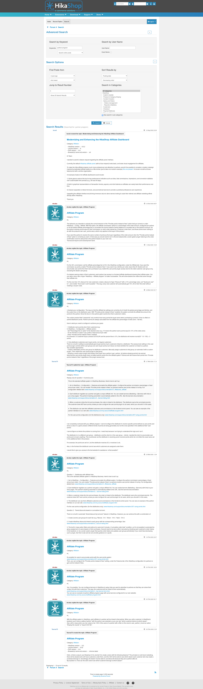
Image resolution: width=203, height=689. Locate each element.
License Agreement (72, 683)
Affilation (76, 144)
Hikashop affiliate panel (87, 163)
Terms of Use (86, 683)
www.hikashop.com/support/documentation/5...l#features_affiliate (105, 389)
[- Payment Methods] (121, 111)
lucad (55, 130)
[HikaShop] (121, 93)
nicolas (54, 203)
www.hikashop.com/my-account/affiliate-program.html (106, 411)
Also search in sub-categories (113, 115)
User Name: (106, 48)
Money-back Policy (99, 683)
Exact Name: (106, 52)
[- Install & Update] (121, 95)
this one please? (128, 169)
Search (66, 21)
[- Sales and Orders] (121, 101)
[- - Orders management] (121, 103)
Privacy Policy (58, 683)
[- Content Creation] (121, 99)
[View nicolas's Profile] (55, 213)
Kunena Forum (105, 676)
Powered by (96, 676)
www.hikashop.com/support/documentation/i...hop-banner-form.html (88, 591)
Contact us (120, 683)
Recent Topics (57, 21)
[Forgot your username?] (129, 3)
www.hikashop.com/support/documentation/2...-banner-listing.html (89, 398)
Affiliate (111, 683)
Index (49, 21)
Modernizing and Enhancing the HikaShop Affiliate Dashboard (98, 139)
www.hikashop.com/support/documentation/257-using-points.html (126, 415)
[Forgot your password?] (147, 3)
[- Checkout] (121, 109)
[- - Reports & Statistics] (121, 105)
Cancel (107, 123)
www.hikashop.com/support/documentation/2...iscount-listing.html (87, 523)
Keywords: (52, 48)
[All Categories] (121, 91)
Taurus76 (55, 361)
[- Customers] (121, 107)
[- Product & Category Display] (121, 97)
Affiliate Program (75, 212)
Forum (52, 27)
